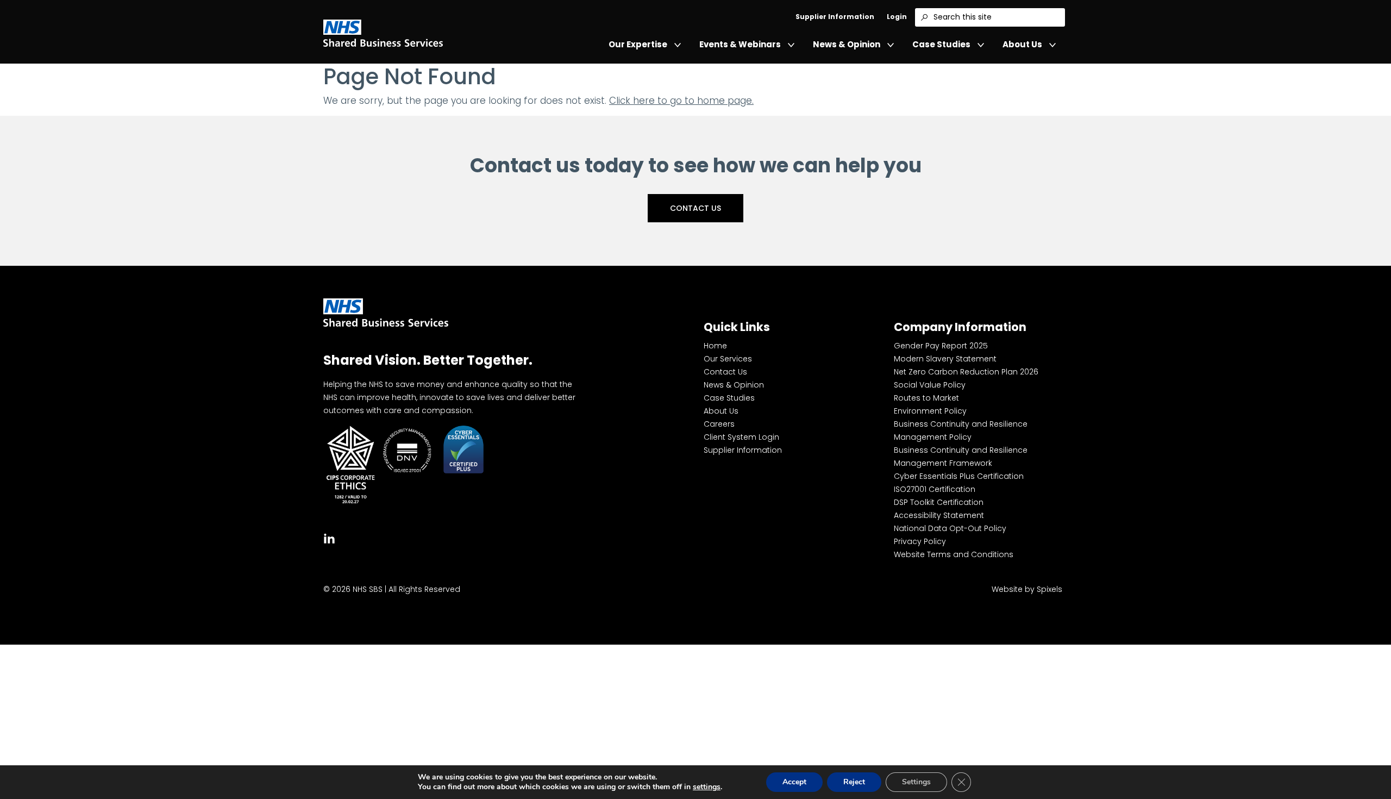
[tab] (329, 537)
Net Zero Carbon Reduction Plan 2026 (966, 371)
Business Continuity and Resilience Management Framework (960, 457)
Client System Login (741, 437)
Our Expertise (638, 44)
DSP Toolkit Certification (938, 502)
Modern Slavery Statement (945, 358)
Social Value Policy (930, 384)
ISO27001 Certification (934, 489)
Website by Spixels (1027, 589)
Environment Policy (930, 410)
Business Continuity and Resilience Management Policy (960, 430)
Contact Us (695, 208)
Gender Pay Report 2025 (941, 345)
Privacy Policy (920, 541)
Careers (719, 424)
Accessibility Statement (939, 515)
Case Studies (941, 44)
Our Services (728, 358)
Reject (854, 782)
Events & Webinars (740, 44)
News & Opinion (846, 44)
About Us (1022, 44)
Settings (916, 782)
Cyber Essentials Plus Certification (959, 476)
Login (897, 16)
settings (706, 787)
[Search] (924, 17)
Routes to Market (926, 397)
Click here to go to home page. (681, 100)
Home (715, 345)
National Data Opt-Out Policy (950, 528)
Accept (794, 782)
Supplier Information (834, 16)
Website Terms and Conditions (953, 554)
